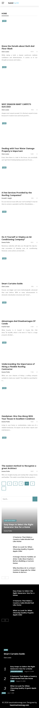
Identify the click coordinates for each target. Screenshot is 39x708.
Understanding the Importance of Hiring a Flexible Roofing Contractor (18, 366)
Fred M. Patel (6, 327)
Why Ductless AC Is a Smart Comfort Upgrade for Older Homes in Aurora (24, 570)
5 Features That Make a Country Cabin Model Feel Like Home (23, 539)
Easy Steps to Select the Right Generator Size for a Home (23, 593)
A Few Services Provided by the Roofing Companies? (17, 193)
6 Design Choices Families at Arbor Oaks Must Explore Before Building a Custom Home (24, 560)
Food (3, 693)
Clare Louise (5, 52)
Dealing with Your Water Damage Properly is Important (18, 149)
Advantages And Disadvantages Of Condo (18, 322)
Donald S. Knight (7, 198)
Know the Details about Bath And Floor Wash (18, 47)
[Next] (7, 577)
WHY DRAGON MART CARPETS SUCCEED (16, 105)
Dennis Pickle (6, 242)
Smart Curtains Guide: (12, 283)
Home (4, 21)
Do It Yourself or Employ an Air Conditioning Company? (17, 238)
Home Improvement (10, 520)
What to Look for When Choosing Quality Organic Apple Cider (23, 549)
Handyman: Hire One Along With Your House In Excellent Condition (18, 417)
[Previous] (3, 577)
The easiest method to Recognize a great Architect (19, 467)
